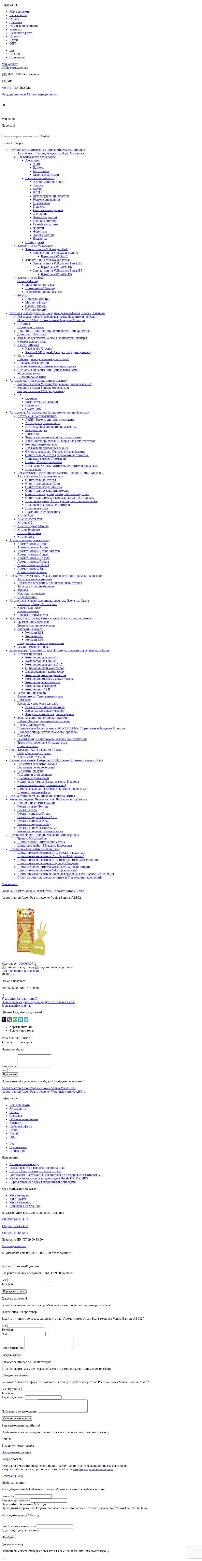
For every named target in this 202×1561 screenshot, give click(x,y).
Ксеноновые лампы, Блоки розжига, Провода (48, 781)
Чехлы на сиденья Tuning (34, 824)
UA (11, 50)
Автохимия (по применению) (37, 416)
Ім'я (4, 1070)
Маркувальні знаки (46, 174)
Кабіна (37, 188)
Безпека (38, 167)
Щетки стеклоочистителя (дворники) (34, 849)
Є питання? (17, 57)
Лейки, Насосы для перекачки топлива (43, 721)
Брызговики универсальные (36, 625)
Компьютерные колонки (41, 401)
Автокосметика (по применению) (40, 476)
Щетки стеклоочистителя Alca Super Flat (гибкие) (50, 856)
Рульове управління (46, 199)
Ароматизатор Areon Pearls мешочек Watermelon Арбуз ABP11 (43, 1091)
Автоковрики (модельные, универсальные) (38, 380)
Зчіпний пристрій (45, 217)
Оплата (14, 18)
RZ (19, 394)
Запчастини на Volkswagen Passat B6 (57, 263)
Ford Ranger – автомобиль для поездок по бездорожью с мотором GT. (56, 1174)
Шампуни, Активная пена (43, 511)
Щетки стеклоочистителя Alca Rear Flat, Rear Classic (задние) (58, 859)
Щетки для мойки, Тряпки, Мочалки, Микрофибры (44, 835)
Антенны (23, 323)
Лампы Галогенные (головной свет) (41, 785)
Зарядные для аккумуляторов (44, 710)
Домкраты (24, 700)
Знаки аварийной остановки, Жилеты (42, 717)
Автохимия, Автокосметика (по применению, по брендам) (49, 412)
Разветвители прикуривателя (45, 707)
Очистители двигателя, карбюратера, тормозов (57, 455)
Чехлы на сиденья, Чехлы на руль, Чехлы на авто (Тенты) (48, 799)
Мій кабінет (10, 64)
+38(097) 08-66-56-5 (15, 1232)
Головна (7, 891)
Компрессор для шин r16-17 (44, 664)
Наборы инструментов (32, 614)
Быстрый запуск (36, 430)
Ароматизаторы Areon (32, 543)
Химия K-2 (24, 522)
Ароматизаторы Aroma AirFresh (38, 551)
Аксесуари (32, 160)
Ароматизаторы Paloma (33, 561)
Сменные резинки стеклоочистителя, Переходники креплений (59, 877)
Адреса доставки (13, 1397)
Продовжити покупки (16, 1452)
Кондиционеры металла (41, 444)
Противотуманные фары (33, 792)
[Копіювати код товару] (18, 967)
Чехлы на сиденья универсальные (40, 831)
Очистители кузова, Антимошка (47, 490)
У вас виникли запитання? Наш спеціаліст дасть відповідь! (23, 1000)
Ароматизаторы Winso (32, 572)
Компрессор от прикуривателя (45, 675)
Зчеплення (40, 213)
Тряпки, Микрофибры (32, 838)
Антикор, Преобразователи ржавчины (51, 426)
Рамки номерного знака (33, 646)
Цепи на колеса (27, 746)
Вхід (20, 1476)
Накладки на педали (31, 593)
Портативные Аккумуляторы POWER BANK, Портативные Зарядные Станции (71, 728)
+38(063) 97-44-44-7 (15, 1219)
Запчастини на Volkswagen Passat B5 (57, 270)
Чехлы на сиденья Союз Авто (37, 817)
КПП (36, 192)
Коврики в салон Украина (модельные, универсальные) (54, 384)
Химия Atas (25, 515)
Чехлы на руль (27, 810)
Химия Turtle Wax (29, 533)
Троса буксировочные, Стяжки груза (42, 742)
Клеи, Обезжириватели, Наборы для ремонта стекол (60, 441)
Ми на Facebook (20, 1202)
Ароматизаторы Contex (33, 554)
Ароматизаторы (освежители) (29, 540)
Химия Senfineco (28, 529)
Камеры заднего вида (31, 341)
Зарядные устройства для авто (37, 703)
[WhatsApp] (15, 1019)
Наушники (32, 405)
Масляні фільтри (36, 302)
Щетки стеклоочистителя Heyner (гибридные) (48, 863)
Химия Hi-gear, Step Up (33, 526)
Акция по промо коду (24, 1164)
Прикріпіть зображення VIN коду (24, 1504)
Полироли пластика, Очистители (47, 504)
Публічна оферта (20, 33)
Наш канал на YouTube (24, 1206)
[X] (4, 1019)
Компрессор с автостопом (42, 682)
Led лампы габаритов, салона (37, 764)
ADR (36, 164)
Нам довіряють (19, 11)
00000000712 (27, 963)
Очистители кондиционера (43, 487)
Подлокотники (27, 597)
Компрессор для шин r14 (41, 657)
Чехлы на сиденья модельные (37, 827)
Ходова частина (43, 235)
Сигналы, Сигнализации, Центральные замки (48, 370)
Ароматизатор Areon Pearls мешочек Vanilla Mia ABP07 (39, 1088)
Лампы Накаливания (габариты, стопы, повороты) (51, 788)
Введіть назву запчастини (19, 1526)
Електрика (40, 238)
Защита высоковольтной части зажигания (53, 437)
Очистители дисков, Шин (42, 483)
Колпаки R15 (34, 636)
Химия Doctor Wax (30, 519)
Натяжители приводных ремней (47, 448)
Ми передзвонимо (14, 1246)
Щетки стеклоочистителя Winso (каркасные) (47, 870)
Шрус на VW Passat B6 (56, 267)
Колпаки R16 (34, 639)
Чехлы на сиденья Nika (32, 820)
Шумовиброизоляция (31, 377)
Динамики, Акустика (31, 334)
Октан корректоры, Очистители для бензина (55, 451)
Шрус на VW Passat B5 (56, 274)
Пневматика (41, 203)
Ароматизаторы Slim (31, 568)
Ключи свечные (28, 611)
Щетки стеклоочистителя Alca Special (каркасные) (51, 852)
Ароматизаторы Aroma (32, 547)
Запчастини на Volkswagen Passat (47, 259)
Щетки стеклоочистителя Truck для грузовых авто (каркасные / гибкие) (65, 874)
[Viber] (9, 1019)
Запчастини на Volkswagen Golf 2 (55, 252)
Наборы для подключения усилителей (43, 359)
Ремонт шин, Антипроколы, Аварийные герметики (52, 739)
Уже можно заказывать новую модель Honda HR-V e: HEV (48, 1178)
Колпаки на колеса (29, 629)
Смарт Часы (33, 409)
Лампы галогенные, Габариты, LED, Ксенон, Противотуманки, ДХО (56, 760)
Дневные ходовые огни (33, 778)
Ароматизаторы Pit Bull (33, 565)
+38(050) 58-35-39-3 (15, 1226)
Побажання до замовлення (19, 1411)
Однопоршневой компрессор (44, 668)
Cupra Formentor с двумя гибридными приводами (42, 1182)
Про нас (14, 53)
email (5, 1333)
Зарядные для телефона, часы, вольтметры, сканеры (52, 338)
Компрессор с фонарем (40, 685)
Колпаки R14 (34, 632)
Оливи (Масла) (27, 281)
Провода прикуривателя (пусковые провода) (47, 732)
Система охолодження (48, 210)
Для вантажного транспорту (36, 157)
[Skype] (20, 1019)
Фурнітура (40, 231)
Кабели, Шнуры (28, 345)
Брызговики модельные (33, 622)
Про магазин (18, 1147)
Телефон (7, 1284)
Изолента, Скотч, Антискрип (37, 604)
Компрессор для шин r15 (41, 661)
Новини (14, 36)
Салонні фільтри (36, 306)
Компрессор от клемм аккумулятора (49, 678)
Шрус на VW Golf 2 (54, 256)
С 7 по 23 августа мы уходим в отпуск (35, 1171)
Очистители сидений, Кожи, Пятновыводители (57, 494)
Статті (13, 40)
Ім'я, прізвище (11, 1389)
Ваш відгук (9, 1066)
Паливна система (44, 220)
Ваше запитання (12, 1348)
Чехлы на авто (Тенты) (32, 806)
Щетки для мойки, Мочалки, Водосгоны (44, 845)
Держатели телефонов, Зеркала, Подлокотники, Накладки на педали (55, 575)
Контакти (15, 29)
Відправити (10, 1074)
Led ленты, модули (30, 771)
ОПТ (12, 43)
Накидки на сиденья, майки (36, 803)
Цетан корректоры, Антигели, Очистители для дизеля (61, 465)
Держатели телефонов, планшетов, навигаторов (49, 582)
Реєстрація (9, 1476)
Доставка (15, 22)
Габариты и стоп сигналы (34, 774)
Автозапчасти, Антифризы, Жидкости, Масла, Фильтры (47, 149)
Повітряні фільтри (37, 299)
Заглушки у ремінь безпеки (35, 586)
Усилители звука (28, 373)
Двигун (38, 185)
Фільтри (38, 228)
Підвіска (39, 206)
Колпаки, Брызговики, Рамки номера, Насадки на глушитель (50, 618)
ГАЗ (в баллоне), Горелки (34, 753)
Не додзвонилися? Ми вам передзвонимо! (30, 94)
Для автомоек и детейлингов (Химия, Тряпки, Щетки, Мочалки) (60, 472)
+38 (4, 74)
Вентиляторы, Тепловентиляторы (40, 696)
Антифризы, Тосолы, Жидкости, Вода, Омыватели (51, 153)
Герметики (32, 433)
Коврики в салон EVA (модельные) (41, 391)
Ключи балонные (29, 607)
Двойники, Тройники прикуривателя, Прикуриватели (54, 330)
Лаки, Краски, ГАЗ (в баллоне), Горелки (36, 749)
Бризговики (41, 171)
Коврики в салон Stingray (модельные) (43, 387)
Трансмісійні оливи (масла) (43, 291)
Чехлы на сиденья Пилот (34, 813)
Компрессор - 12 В (37, 689)
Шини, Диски (34, 242)
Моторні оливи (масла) (40, 284)
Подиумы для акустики (33, 362)
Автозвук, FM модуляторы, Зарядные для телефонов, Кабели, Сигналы (57, 313)
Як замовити (18, 15)
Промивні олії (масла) (40, 288)
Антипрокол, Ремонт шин (42, 423)
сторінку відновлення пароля (93, 1469)
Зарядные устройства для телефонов (49, 714)
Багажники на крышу (31, 693)
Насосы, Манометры (31, 724)
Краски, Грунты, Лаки (32, 756)
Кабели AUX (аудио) (39, 348)
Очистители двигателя (40, 480)
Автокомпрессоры (29, 653)
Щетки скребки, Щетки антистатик (41, 842)
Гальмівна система (45, 224)
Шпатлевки (33, 469)
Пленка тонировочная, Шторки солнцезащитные (42, 795)
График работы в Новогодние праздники (37, 1167)
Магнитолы (25, 355)
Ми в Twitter (17, 1199)
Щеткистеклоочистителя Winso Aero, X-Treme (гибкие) (54, 866)
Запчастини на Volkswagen (35, 245)
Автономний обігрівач (48, 181)
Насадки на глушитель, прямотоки (40, 643)
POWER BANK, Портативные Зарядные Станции (51, 320)
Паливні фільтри (36, 309)
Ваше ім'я (8, 1496)
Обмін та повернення (23, 25)
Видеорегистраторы (30, 327)
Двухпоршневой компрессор (44, 671)
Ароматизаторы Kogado (33, 558)
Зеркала (22, 590)
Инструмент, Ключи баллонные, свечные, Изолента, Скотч (49, 600)
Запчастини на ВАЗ (30, 277)
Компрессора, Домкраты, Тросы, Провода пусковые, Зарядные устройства (59, 650)
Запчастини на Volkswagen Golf (46, 249)
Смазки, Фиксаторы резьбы (43, 462)
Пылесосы (24, 735)
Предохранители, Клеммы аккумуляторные (46, 366)
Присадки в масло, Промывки (45, 458)
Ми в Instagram (19, 1195)
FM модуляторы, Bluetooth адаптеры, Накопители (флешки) (57, 316)
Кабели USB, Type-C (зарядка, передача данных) (58, 352)
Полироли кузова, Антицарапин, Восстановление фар (61, 501)
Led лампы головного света (36, 767)
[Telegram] (26, 1019)
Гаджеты (31, 398)
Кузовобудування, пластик (51, 196)
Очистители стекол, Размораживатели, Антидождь (59, 497)
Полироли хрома (36, 508)
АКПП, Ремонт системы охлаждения (50, 419)
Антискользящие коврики (34, 579)
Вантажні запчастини (39, 178)
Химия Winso (26, 536)
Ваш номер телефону (16, 1500)
